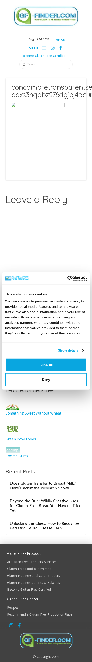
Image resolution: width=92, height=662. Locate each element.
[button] (36, 48)
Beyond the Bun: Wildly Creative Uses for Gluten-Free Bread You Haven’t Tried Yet (46, 505)
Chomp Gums (17, 455)
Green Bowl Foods (21, 439)
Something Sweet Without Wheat (33, 413)
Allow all (46, 364)
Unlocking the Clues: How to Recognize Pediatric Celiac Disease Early (44, 526)
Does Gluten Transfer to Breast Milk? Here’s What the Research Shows (43, 485)
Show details (68, 350)
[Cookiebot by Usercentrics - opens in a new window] (67, 278)
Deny (46, 379)
